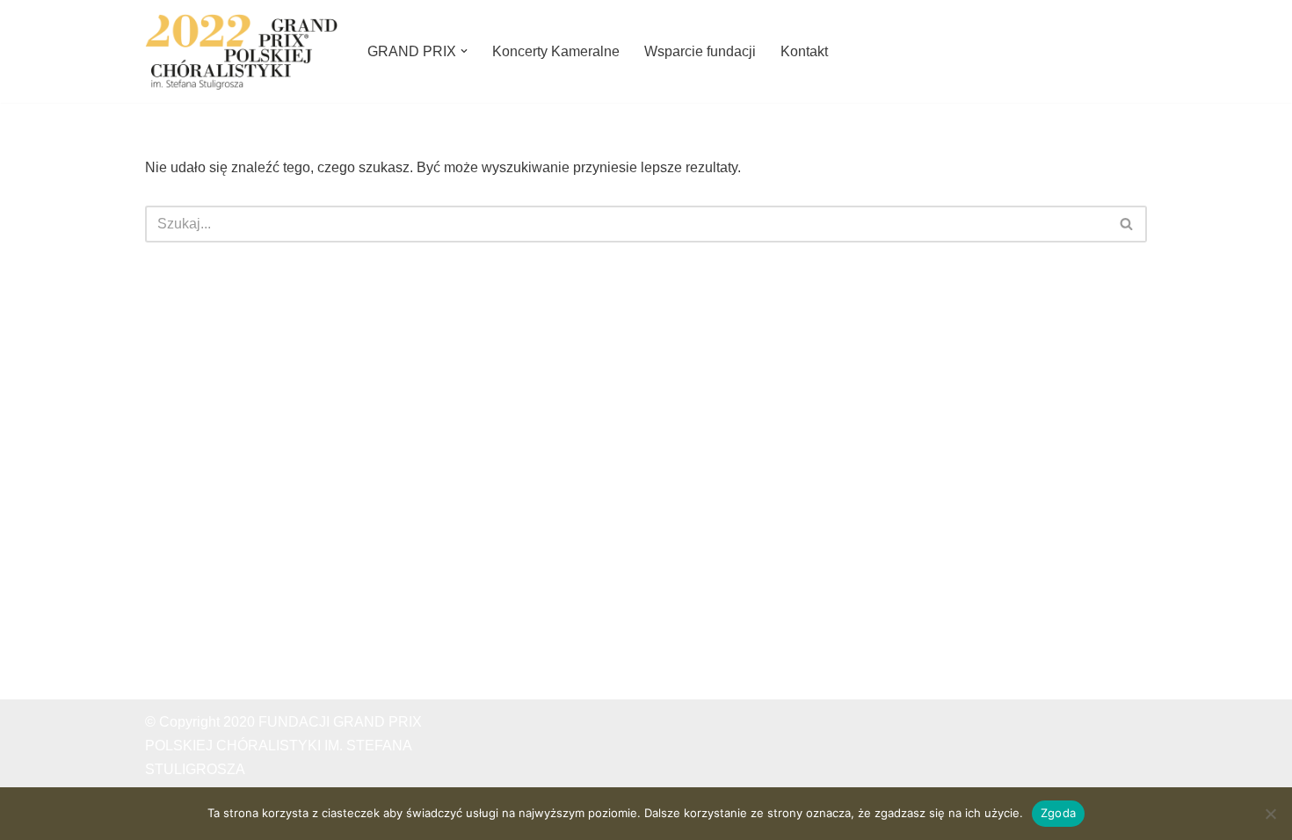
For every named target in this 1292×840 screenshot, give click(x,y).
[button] (464, 50)
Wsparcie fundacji (700, 51)
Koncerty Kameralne (556, 51)
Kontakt (804, 51)
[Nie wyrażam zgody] (1270, 813)
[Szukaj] (1127, 224)
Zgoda (1058, 813)
